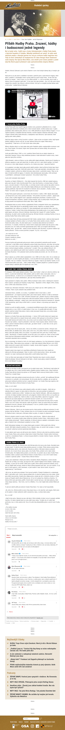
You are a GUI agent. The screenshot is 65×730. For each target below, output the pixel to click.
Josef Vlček (16, 39)
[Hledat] (40, 718)
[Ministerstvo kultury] (16, 726)
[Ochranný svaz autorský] (25, 726)
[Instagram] (32, 726)
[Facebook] (37, 726)
